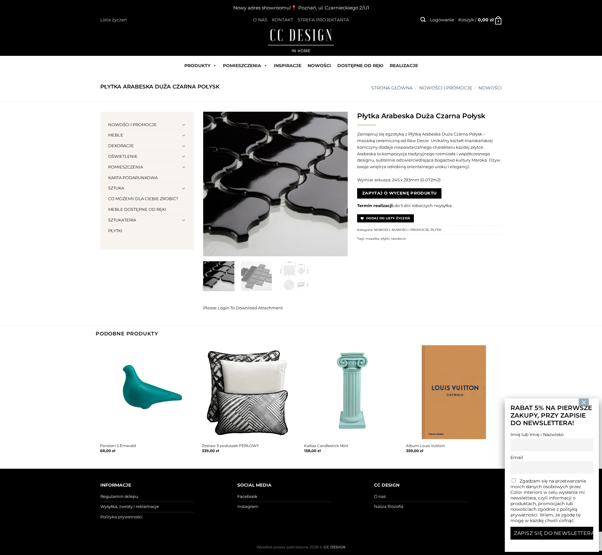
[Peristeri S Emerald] (148, 392)
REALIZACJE (404, 65)
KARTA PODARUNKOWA (133, 177)
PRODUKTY (197, 65)
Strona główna (392, 88)
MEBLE (115, 134)
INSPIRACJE (287, 65)
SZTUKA (116, 187)
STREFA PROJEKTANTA (323, 20)
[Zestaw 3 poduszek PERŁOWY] (250, 392)
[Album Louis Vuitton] (454, 392)
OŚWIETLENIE (123, 156)
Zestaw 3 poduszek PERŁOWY (230, 446)
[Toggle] (184, 124)
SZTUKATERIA (122, 219)
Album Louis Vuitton (425, 446)
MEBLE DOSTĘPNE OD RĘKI (137, 209)
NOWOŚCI (319, 65)
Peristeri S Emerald (118, 446)
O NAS (260, 20)
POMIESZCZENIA (242, 65)
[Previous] (213, 183)
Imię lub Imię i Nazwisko (537, 434)
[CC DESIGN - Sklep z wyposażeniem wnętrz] (301, 40)
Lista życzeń (113, 20)
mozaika (372, 239)
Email (516, 457)
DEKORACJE (121, 145)
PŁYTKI (115, 230)
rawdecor (398, 239)
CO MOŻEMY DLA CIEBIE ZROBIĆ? (143, 198)
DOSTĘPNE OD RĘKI (360, 65)
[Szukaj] (422, 19)
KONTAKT (282, 20)
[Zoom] (210, 250)
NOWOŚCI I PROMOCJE (445, 88)
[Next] (336, 183)
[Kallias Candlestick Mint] (352, 392)
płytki (385, 239)
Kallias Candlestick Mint (326, 446)
